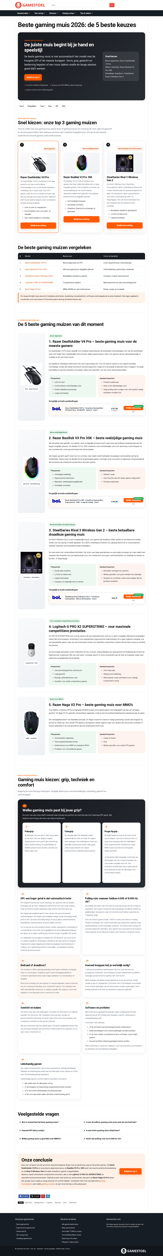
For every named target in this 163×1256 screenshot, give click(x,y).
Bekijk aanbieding (133, 408)
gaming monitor (48, 1184)
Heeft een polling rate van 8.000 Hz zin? (103, 1139)
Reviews (52, 13)
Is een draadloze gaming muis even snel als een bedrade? (111, 1122)
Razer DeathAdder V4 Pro (35, 263)
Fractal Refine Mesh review (71, 1235)
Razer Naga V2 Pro (33, 289)
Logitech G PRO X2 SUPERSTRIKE (39, 282)
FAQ (63, 106)
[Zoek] (111, 5)
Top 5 (42, 106)
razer (65, 1202)
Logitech (49, 1202)
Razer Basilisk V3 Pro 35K (35, 269)
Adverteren (40, 1249)
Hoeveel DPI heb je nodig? (33, 1130)
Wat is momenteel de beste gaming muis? (40, 1122)
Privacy (67, 1249)
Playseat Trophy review (70, 1242)
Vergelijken (32, 106)
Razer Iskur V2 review (69, 1238)
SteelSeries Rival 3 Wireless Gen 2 (39, 276)
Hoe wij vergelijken (49, 1249)
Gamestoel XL (21, 1231)
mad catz (58, 1202)
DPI (57, 106)
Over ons (33, 1249)
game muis (28, 1202)
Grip (50, 106)
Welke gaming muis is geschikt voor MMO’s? (41, 1139)
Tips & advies (85, 13)
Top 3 (21, 106)
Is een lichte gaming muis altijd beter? (103, 1130)
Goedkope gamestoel (24, 1238)
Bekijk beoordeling (38, 225)
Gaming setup (68, 13)
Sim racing (38, 13)
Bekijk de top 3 (33, 77)
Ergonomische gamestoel (25, 1228)
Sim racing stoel (22, 1235)
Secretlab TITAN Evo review (72, 1231)
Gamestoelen (22, 13)
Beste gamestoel (22, 1224)
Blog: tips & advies (68, 1228)
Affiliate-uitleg (60, 1249)
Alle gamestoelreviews (70, 1224)
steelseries (72, 1202)
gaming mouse (39, 1202)
